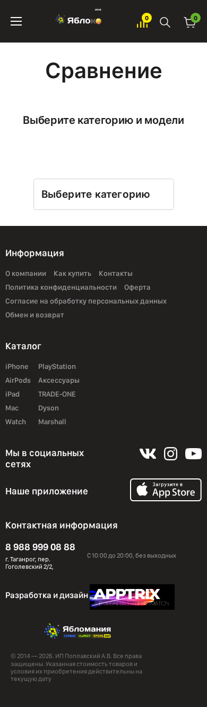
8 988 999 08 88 (40, 546)
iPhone (17, 366)
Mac (12, 407)
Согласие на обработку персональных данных (86, 301)
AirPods (18, 380)
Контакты (116, 273)
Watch (15, 421)
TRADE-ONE (57, 394)
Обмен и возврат (34, 314)
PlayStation (57, 366)
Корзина (190, 21)
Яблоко (79, 21)
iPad (12, 394)
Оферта (137, 287)
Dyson (48, 407)
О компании (25, 273)
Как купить (72, 273)
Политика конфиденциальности (61, 287)
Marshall (52, 421)
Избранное (142, 21)
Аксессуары (59, 380)
